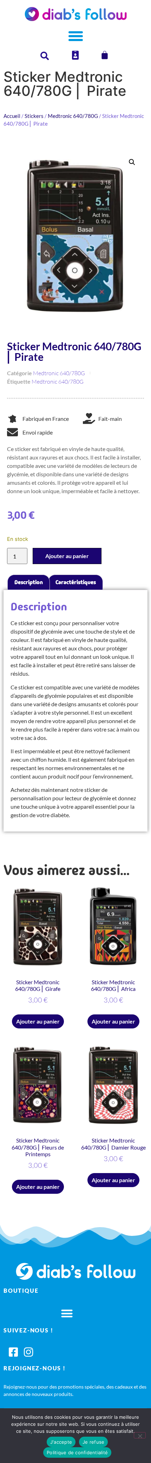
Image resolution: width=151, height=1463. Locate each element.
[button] (132, 162)
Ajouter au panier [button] (38, 1021)
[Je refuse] (140, 1435)
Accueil (12, 116)
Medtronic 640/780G (73, 116)
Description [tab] (28, 582)
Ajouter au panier (67, 555)
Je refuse (93, 1442)
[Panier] (104, 55)
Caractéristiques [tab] (75, 582)
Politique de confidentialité (77, 1452)
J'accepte (61, 1442)
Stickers (34, 116)
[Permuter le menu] (76, 36)
